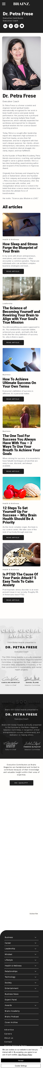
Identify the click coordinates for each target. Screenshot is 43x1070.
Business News (11, 854)
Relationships (11, 831)
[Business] (36, 797)
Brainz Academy (12, 871)
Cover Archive (11, 882)
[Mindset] (36, 814)
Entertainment (11, 848)
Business (9, 797)
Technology (10, 837)
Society (8, 843)
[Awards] (36, 865)
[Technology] (36, 837)
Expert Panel (11, 860)
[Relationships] (36, 831)
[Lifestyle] (36, 820)
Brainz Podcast (12, 877)
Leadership (10, 809)
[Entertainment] (36, 848)
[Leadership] (36, 809)
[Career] (36, 803)
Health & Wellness (13, 826)
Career (8, 803)
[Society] (36, 843)
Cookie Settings (21, 1065)
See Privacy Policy (25, 1054)
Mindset (8, 814)
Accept (20, 1060)
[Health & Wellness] (36, 826)
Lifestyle (9, 820)
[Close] (40, 1049)
